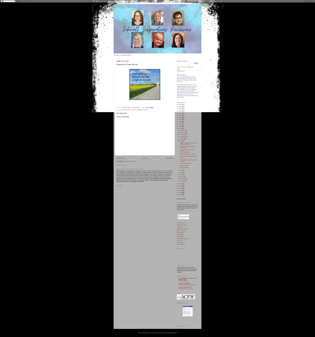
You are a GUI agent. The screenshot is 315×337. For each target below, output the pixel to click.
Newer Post (120, 158)
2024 (180, 109)
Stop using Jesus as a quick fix (186, 288)
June (181, 170)
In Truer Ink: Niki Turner (185, 287)
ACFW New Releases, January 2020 (187, 284)
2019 (180, 119)
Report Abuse (181, 199)
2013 (180, 186)
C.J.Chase (179, 227)
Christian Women (186, 313)
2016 (180, 126)
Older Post (169, 158)
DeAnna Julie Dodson (182, 229)
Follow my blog (187, 315)
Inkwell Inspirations (187, 309)
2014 (180, 183)
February (182, 179)
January (182, 181)
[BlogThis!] (148, 107)
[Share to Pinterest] (153, 107)
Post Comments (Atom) (130, 161)
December (183, 130)
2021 (180, 115)
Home (145, 158)
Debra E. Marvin (181, 230)
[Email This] (146, 107)
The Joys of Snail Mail (185, 163)
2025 (180, 106)
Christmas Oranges (183, 281)
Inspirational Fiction (187, 311)
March (182, 176)
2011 (180, 190)
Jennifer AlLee (180, 236)
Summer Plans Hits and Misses (188, 154)
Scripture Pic (133, 109)
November (183, 132)
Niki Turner (179, 240)
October (182, 134)
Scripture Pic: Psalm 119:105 (187, 150)
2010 (180, 192)
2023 (180, 111)
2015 (180, 128)
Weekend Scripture (142, 109)
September (183, 136)
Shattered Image (184, 165)
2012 (180, 188)
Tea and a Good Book (184, 283)
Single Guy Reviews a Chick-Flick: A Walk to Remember (189, 143)
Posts (180, 215)
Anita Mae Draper (125, 109)
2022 (180, 113)
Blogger (175, 332)
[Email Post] (143, 107)
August (182, 139)
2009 (180, 194)
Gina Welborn (180, 234)
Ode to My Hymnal (184, 152)
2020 (180, 117)
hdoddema (163, 332)
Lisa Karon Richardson (183, 238)
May (181, 172)
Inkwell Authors (181, 71)
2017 (180, 124)
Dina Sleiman (180, 232)
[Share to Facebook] (151, 107)
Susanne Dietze (181, 242)
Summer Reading (184, 167)
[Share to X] (149, 107)
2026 (180, 104)
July (181, 141)
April (181, 174)
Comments (182, 218)
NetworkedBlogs (186, 306)
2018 (180, 122)
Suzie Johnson (180, 244)
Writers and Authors (187, 312)
